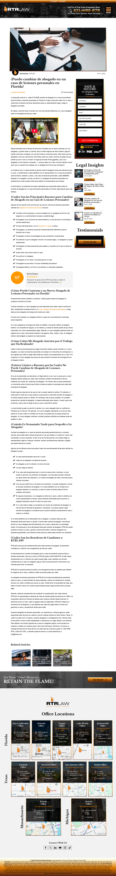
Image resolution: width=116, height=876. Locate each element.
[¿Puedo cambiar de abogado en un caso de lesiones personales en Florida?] (79, 202)
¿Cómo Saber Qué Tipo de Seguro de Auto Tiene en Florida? (21, 663)
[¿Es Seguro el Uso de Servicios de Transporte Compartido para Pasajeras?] (79, 173)
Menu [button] (108, 10)
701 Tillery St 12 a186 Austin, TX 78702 (102, 773)
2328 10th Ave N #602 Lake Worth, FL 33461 (84, 734)
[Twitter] (50, 848)
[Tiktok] (70, 848)
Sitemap (75, 860)
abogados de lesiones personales (30, 208)
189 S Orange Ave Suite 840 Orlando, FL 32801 (43, 734)
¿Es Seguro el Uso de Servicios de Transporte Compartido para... (93, 172)
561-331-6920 (83, 739)
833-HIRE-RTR (87, 10)
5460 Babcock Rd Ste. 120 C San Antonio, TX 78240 (76, 773)
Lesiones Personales (18, 92)
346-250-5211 (49, 778)
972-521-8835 (24, 778)
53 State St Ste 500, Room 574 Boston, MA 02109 (45, 812)
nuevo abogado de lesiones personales (52, 309)
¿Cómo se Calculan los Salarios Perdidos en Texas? (93, 214)
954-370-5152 (20, 739)
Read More (89, 179)
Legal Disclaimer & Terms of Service (62, 860)
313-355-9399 (88, 817)
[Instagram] (65, 848)
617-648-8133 (40, 817)
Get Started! (98, 680)
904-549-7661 (102, 741)
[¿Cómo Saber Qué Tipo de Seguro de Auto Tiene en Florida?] (79, 188)
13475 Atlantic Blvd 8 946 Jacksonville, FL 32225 (104, 736)
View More (90, 242)
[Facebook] (45, 848)
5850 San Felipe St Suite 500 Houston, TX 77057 (50, 773)
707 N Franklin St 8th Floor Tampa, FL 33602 (63, 736)
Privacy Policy (82, 860)
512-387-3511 (101, 778)
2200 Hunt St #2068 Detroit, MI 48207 (90, 812)
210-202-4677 (74, 778)
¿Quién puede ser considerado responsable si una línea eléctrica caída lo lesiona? (62, 662)
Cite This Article (68, 92)
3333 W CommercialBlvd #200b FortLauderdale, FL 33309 (22, 734)
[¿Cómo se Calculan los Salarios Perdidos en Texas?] (79, 216)
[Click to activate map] (20, 750)
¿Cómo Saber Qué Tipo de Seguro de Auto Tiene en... (94, 186)
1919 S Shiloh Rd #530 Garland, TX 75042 (25, 773)
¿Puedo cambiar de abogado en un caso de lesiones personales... (93, 200)
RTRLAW (32, 74)
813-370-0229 (62, 741)
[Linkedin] (55, 848)
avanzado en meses (45, 226)
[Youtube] (60, 848)
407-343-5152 (41, 739)
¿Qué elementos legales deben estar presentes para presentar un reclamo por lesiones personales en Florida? (42, 661)
